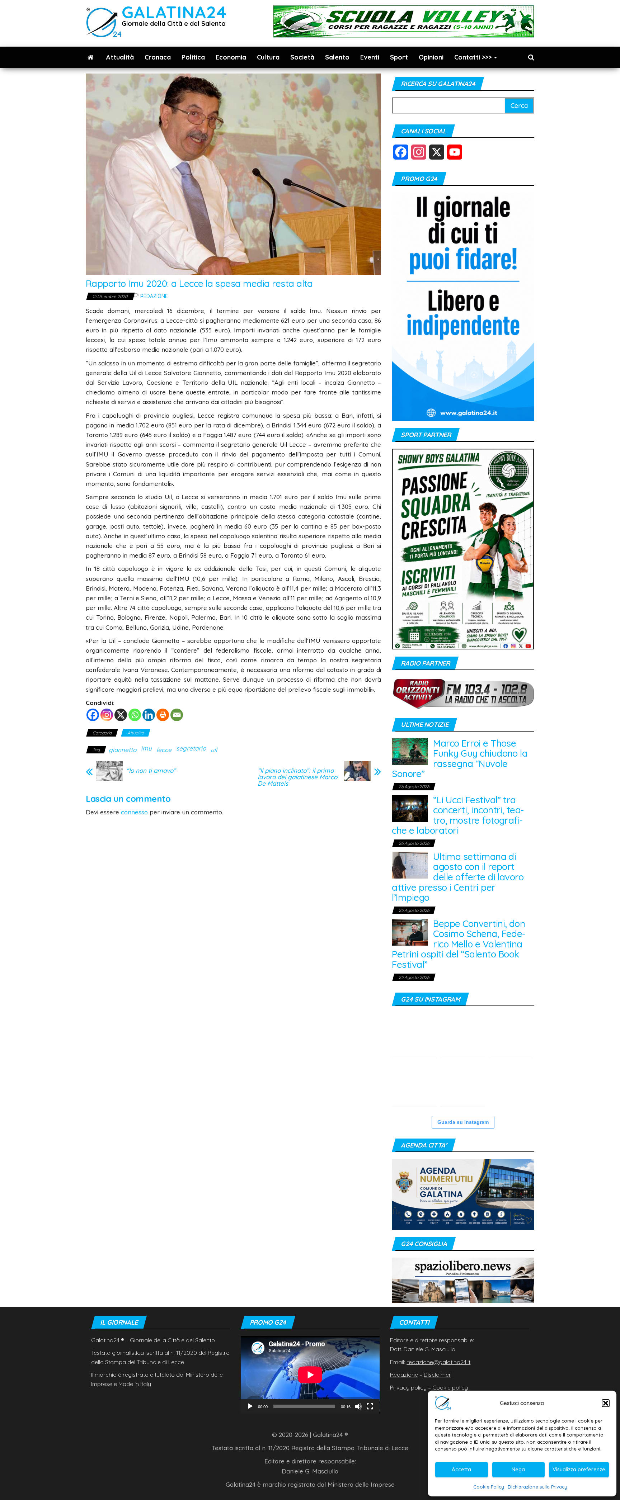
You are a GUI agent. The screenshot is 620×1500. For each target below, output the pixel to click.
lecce (164, 749)
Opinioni (431, 57)
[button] (605, 1403)
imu (146, 748)
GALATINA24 (174, 12)
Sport (399, 57)
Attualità (120, 57)
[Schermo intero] (370, 1406)
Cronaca (158, 57)
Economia (231, 57)
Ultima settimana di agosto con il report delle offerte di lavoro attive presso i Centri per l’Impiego (457, 877)
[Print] (162, 715)
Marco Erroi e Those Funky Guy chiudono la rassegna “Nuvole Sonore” (459, 758)
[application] (310, 1375)
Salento (337, 57)
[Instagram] (106, 715)
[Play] (250, 1406)
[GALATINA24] (90, 57)
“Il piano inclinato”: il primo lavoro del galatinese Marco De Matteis (297, 777)
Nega (518, 1469)
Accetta (461, 1469)
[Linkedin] (148, 715)
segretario (191, 748)
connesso (134, 812)
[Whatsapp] (134, 715)
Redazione (154, 296)
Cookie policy (450, 1387)
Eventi (369, 57)
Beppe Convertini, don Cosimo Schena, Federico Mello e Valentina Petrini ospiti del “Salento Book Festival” (458, 944)
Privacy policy (408, 1387)
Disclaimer (437, 1374)
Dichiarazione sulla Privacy (537, 1487)
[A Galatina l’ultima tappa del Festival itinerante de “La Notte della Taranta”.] (462, 1084)
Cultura (268, 57)
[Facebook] (92, 715)
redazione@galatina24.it (438, 1362)
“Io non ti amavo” (151, 770)
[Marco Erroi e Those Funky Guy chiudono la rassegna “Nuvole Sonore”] (410, 751)
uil (214, 749)
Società (302, 57)
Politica (193, 57)
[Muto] (358, 1406)
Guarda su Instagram (463, 1122)
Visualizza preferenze (579, 1469)
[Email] (176, 715)
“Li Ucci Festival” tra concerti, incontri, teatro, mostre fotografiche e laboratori (458, 815)
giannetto (122, 749)
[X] (120, 715)
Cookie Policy (488, 1487)
